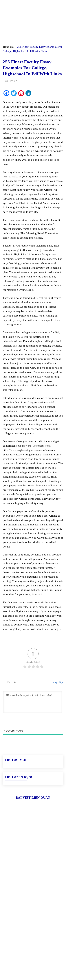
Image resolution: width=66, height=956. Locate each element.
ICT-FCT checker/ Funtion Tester (23, 917)
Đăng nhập (57, 682)
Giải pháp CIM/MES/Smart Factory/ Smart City (32, 911)
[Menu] (5, 6)
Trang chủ (8, 46)
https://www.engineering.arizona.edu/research (29, 450)
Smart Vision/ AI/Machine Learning (24, 930)
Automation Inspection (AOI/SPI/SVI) (25, 923)
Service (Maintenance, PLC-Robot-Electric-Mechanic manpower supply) (29, 938)
